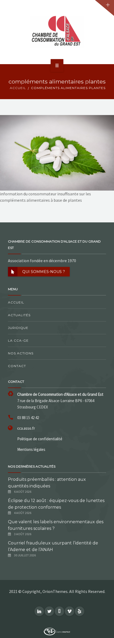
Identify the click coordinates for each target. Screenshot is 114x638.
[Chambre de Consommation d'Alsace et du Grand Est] (57, 32)
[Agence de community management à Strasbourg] (57, 631)
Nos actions (20, 353)
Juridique (18, 328)
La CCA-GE (18, 340)
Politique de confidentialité (39, 438)
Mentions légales (31, 449)
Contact (17, 366)
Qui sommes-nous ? (43, 271)
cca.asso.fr (26, 428)
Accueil (16, 302)
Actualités (19, 315)
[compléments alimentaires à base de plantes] (57, 152)
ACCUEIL (18, 88)
